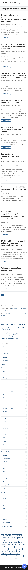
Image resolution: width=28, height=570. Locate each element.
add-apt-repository (17, 535)
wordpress (16, 558)
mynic (10, 549)
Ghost (4, 421)
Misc (4, 468)
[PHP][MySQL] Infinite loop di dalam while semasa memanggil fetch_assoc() (13, 243)
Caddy (4, 374)
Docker (5, 461)
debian (15, 542)
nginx (20, 549)
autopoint (20, 537)
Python (4, 441)
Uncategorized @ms (6, 526)
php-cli (13, 551)
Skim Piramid (6, 522)
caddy (3, 540)
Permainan (5, 350)
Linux (23, 51)
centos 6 (14, 540)
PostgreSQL (6, 485)
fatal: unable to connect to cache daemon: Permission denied (12, 129)
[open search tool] (20, 3)
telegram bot (5, 555)
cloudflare (4, 542)
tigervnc (12, 555)
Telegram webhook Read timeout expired (11, 269)
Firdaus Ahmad (9, 2)
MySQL (4, 471)
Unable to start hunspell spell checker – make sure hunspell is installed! (13, 46)
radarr (18, 551)
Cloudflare (5, 418)
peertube (4, 551)
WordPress (5, 512)
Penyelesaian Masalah (7, 26)
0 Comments (19, 26)
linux (12, 546)
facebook (4, 544)
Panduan (3, 368)
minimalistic (4, 549)
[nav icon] (24, 3)
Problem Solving (5, 452)
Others (4, 498)
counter (10, 542)
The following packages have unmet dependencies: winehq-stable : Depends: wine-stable (13, 75)
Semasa (5, 357)
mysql (15, 549)
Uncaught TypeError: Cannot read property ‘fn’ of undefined (13, 188)
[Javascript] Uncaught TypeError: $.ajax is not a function (11, 156)
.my (3, 535)
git (19, 544)
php (9, 551)
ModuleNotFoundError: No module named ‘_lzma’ (11, 101)
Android (6, 353)
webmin (4, 558)
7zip (10, 535)
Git (22, 134)
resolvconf (4, 553)
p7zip (24, 549)
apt (8, 537)
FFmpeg (5, 378)
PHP (4, 394)
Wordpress (5, 401)
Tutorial (3, 492)
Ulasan (3, 516)
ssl (13, 553)
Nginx (4, 387)
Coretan (3, 364)
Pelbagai (3, 405)
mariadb (17, 546)
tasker (17, 553)
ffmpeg (10, 544)
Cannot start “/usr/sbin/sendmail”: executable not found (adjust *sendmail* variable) (13, 215)
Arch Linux (13, 537)
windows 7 (10, 558)
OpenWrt (5, 478)
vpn (22, 555)
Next (15, 295)
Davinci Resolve (7, 458)
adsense (4, 537)
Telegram (5, 448)
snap (10, 553)
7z (6, 535)
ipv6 (8, 546)
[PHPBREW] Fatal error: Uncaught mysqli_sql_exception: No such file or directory (13, 18)
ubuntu (17, 555)
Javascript (24, 161)
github (23, 544)
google (3, 546)
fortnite (15, 544)
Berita (2, 346)
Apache (5, 411)
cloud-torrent (21, 540)
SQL (4, 397)
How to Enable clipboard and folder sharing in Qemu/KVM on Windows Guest (13, 327)
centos (8, 540)
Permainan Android (8, 391)
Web (4, 488)
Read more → (5, 37)
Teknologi (5, 360)
